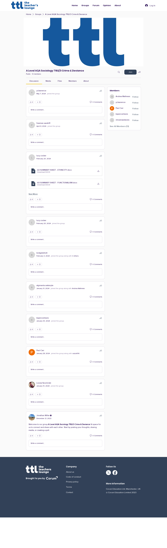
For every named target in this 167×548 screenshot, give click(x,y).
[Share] (100, 90)
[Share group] (139, 72)
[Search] (118, 72)
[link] (34, 81)
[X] (108, 472)
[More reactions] (38, 102)
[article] (65, 102)
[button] (85, 5)
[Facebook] (114, 472)
